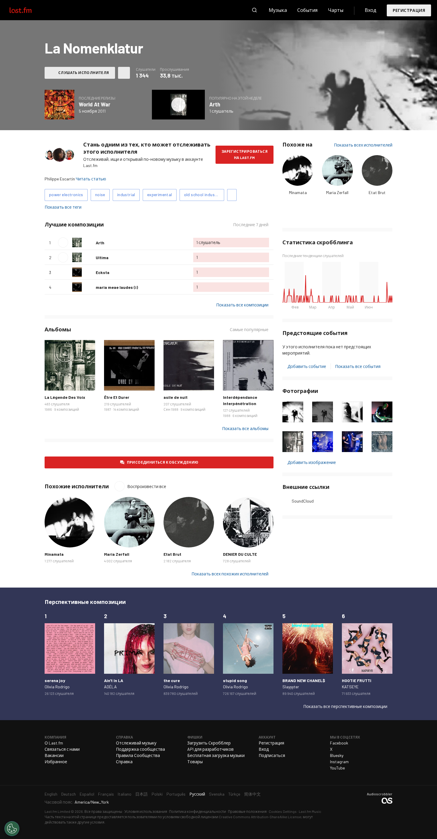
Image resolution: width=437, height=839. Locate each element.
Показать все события (358, 366)
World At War (94, 104)
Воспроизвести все (141, 224)
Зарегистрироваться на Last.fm (244, 154)
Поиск (254, 10)
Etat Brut (377, 192)
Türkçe (234, 794)
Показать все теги (63, 207)
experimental (159, 194)
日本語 (141, 794)
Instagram (339, 761)
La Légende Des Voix (65, 397)
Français (106, 794)
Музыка (278, 10)
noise (100, 194)
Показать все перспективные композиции (345, 706)
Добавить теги (232, 195)
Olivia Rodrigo (57, 686)
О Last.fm (54, 742)
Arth (214, 104)
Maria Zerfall (337, 192)
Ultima (102, 257)
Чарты (335, 10)
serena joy (55, 680)
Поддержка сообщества (140, 749)
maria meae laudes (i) (117, 287)
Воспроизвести (63, 242)
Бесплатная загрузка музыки (216, 755)
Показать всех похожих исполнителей (229, 573)
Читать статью (91, 178)
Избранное (56, 761)
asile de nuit (176, 397)
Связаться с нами (62, 749)
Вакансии (54, 755)
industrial (126, 194)
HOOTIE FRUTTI (356, 680)
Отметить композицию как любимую (89, 242)
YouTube (337, 767)
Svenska (216, 794)
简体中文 (252, 794)
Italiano (124, 794)
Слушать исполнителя (83, 72)
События (307, 10)
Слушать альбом (59, 104)
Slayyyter (290, 686)
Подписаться (272, 755)
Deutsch (68, 794)
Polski (157, 794)
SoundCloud (303, 500)
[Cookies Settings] (11, 828)
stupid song (235, 680)
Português (176, 794)
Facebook (339, 742)
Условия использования (145, 811)
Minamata (298, 192)
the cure (172, 680)
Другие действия (124, 73)
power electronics (66, 194)
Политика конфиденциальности (197, 811)
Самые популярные (249, 330)
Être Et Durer (116, 397)
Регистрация (409, 10)
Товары (195, 761)
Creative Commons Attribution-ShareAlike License (260, 817)
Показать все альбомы (245, 428)
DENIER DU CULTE (240, 554)
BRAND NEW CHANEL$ (303, 680)
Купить (54, 381)
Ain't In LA (113, 680)
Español (87, 794)
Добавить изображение (311, 462)
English (51, 794)
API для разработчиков (210, 749)
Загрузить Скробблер (209, 742)
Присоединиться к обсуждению (163, 462)
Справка (124, 761)
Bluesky (336, 755)
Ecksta (102, 272)
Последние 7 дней (250, 225)
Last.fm (27, 10)
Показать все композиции (242, 304)
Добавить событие (306, 366)
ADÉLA (110, 686)
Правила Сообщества (138, 755)
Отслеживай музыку (136, 742)
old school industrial (203, 194)
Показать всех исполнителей (363, 144)
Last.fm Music (310, 811)
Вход (370, 10)
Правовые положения (247, 811)
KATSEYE (350, 686)
